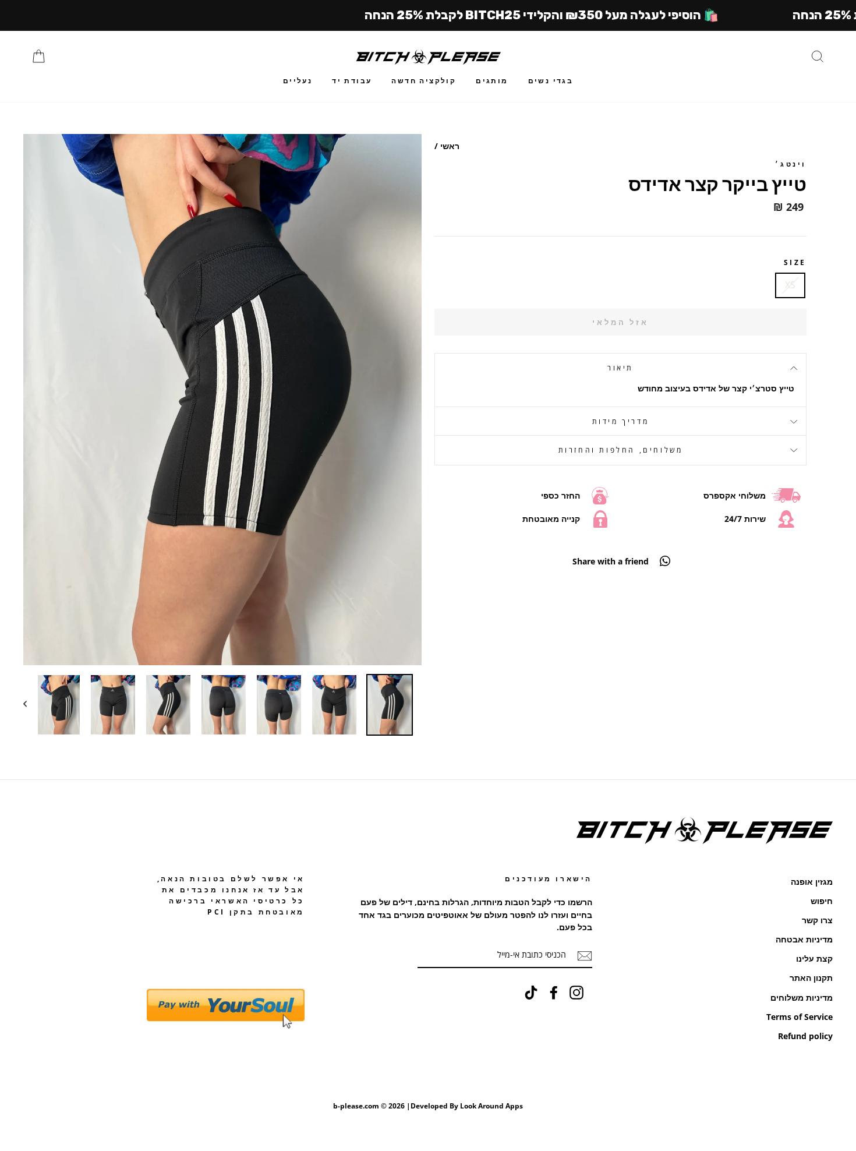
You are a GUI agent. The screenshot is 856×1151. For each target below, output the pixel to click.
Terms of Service (799, 1016)
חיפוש (822, 900)
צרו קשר (817, 920)
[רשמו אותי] (584, 955)
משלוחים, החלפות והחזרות (620, 450)
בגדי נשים (551, 81)
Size (795, 262)
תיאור (620, 368)
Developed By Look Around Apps (467, 1106)
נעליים (297, 81)
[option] (222, 399)
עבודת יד (352, 81)
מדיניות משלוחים (801, 997)
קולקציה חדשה (423, 81)
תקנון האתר (811, 977)
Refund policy (805, 1035)
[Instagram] (576, 993)
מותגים (492, 81)
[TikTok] (531, 993)
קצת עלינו (814, 958)
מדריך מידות (620, 421)
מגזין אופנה (812, 881)
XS (790, 284)
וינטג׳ (791, 164)
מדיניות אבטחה (804, 939)
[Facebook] (554, 993)
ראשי (449, 145)
